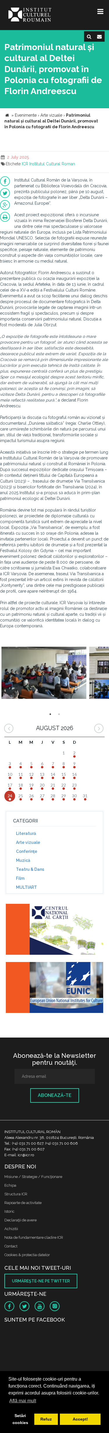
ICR (25, 164)
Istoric (9, 1211)
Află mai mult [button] (22, 1400)
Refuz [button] (46, 1419)
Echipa (10, 1185)
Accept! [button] (80, 1419)
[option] (44, 673)
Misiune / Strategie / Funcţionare (33, 1176)
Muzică (23, 860)
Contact (10, 1246)
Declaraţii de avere (20, 1220)
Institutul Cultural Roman (52, 164)
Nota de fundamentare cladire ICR (33, 1237)
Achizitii (11, 1229)
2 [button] (59, 714)
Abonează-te (55, 1095)
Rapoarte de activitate (23, 1203)
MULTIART (26, 887)
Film (20, 878)
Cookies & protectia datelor (27, 1255)
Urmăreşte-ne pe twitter (41, 1281)
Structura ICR (15, 1194)
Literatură (26, 833)
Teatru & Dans (30, 869)
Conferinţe (26, 851)
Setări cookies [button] (20, 1419)
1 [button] (50, 714)
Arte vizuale (28, 842)
